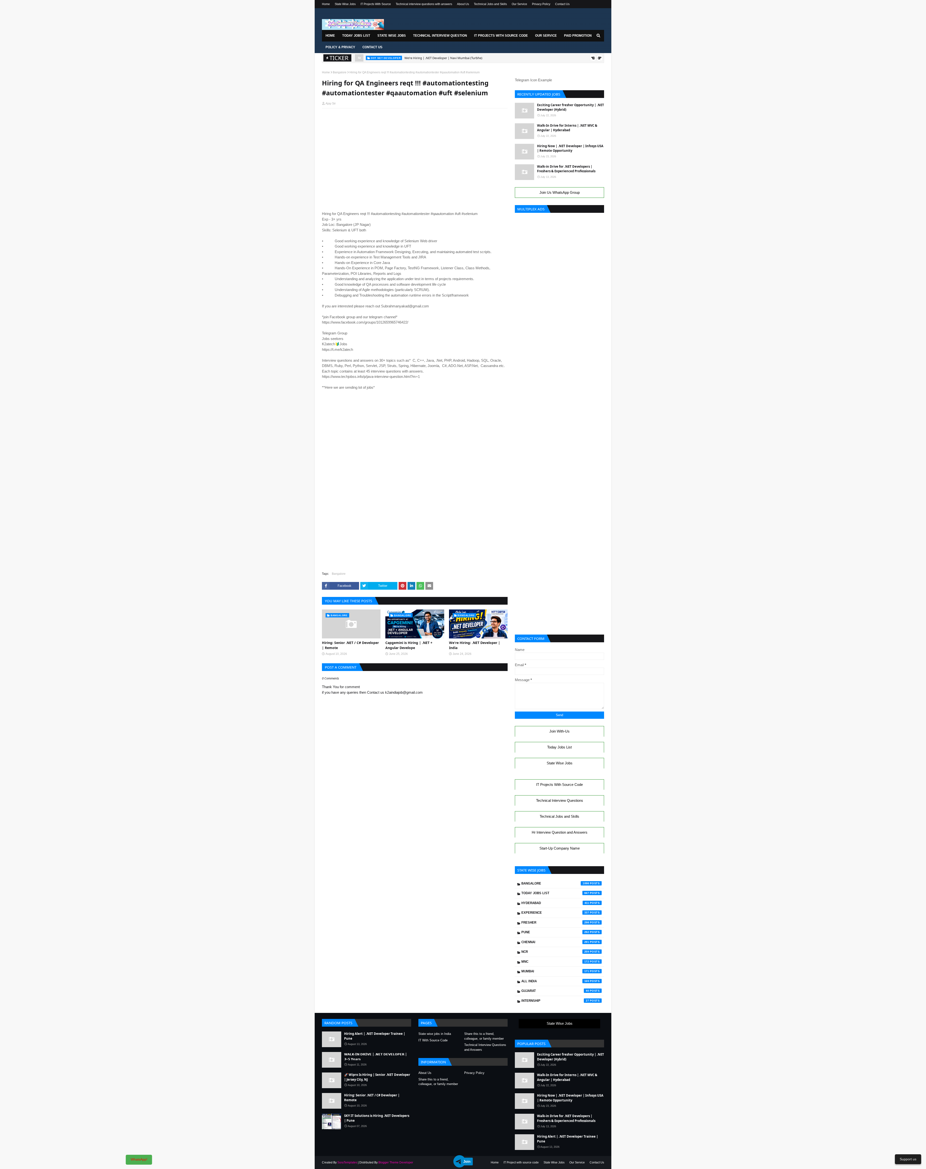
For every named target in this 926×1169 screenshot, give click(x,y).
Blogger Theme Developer (395, 1162)
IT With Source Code (433, 1040)
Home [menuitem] (330, 35)
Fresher (555, 922)
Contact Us (562, 4)
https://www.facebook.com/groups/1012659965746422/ (365, 322)
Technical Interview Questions (559, 800)
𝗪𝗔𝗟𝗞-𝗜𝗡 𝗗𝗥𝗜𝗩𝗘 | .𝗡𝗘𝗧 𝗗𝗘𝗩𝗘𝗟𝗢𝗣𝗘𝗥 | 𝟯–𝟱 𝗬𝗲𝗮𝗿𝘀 (375, 1056)
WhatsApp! (139, 1159)
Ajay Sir (331, 103)
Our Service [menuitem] (546, 35)
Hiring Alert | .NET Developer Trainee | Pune (436, 58)
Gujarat (555, 991)
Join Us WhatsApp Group (559, 192)
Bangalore (340, 72)
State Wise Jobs (345, 4)
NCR (555, 952)
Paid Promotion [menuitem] (578, 35)
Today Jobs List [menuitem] (356, 35)
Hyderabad (555, 903)
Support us (908, 1159)
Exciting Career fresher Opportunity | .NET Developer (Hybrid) (570, 107)
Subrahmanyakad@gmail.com (405, 306)
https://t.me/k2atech (337, 349)
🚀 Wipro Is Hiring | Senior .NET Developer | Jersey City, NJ (377, 1077)
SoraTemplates (347, 1162)
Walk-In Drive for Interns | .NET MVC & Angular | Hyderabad (567, 127)
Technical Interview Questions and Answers (485, 1047)
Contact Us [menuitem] (372, 47)
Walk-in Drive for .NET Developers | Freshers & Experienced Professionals (566, 168)
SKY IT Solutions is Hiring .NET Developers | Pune (376, 1118)
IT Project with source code (521, 1162)
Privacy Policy (541, 4)
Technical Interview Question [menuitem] (440, 35)
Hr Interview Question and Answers (559, 832)
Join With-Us (559, 731)
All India (555, 981)
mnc (555, 961)
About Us (463, 4)
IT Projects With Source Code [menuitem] (501, 35)
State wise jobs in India (434, 1034)
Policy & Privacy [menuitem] (340, 47)
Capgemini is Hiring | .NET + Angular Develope (408, 645)
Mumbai (555, 971)
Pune (555, 932)
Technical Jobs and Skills (490, 4)
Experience (555, 912)
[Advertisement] (415, 121)
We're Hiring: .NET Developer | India (474, 645)
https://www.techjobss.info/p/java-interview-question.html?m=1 (371, 376)
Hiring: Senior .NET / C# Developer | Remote (350, 645)
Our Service (519, 4)
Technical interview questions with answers (424, 4)
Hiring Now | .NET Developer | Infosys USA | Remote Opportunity (570, 148)
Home (326, 4)
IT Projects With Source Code (559, 784)
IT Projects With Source (376, 4)
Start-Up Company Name (559, 848)
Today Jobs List (559, 747)
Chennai (555, 942)
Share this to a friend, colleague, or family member (484, 1036)
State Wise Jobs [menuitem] (391, 35)
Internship (555, 1001)
